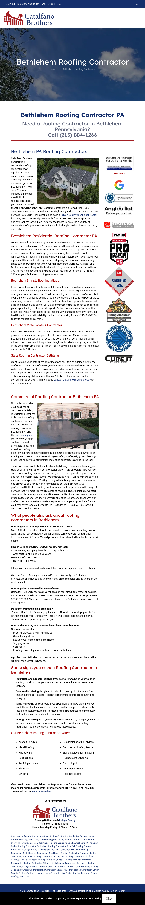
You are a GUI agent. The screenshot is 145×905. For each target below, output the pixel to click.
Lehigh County (67, 820)
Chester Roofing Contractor (43, 859)
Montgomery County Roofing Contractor (57, 873)
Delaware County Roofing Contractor (74, 869)
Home (52, 69)
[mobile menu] (139, 18)
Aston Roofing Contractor (51, 839)
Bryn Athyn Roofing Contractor (37, 856)
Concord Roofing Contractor (62, 866)
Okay (109, 898)
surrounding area (24, 435)
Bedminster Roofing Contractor (53, 843)
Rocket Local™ (117, 890)
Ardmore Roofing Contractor (24, 839)
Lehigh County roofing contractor (79, 215)
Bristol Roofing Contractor (34, 853)
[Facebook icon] (133, 4)
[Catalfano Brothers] (29, 18)
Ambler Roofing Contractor (81, 836)
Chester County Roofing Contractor (39, 869)
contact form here (42, 791)
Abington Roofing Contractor (25, 836)
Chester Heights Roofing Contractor (74, 859)
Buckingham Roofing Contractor (68, 856)
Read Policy (95, 898)
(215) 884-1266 (52, 3)
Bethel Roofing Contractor (23, 846)
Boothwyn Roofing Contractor (25, 849)
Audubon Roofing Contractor (78, 839)
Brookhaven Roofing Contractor (63, 853)
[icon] (137, 4)
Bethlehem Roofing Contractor (51, 846)
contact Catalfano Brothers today (72, 379)
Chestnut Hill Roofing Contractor (26, 863)
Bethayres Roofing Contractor (83, 843)
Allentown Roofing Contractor (54, 836)
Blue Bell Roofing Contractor (80, 846)
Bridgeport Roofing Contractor (55, 849)
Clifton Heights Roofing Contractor (59, 863)
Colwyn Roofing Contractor (35, 866)
